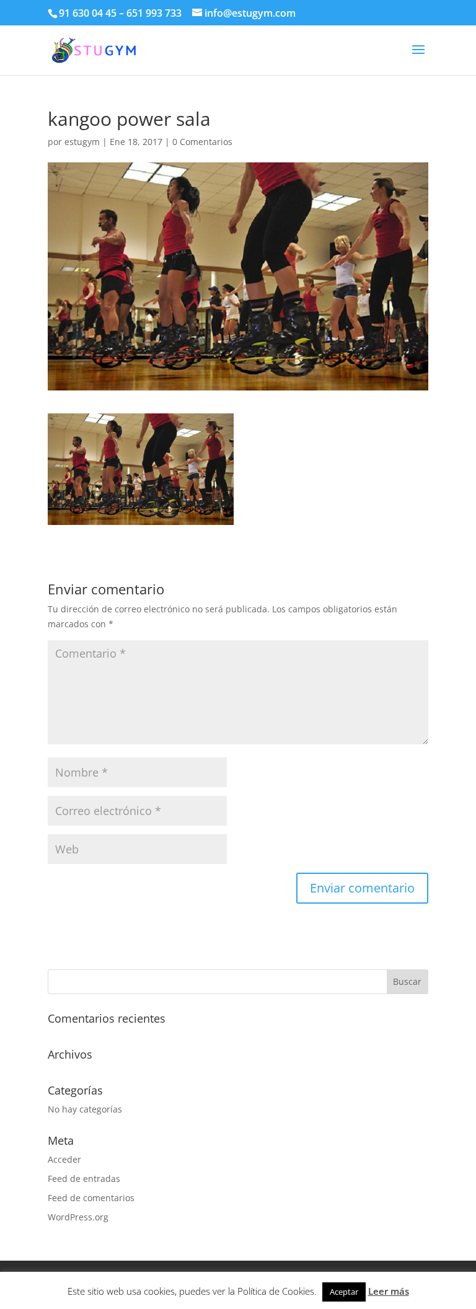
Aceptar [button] (344, 1291)
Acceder (64, 1159)
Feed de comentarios (91, 1198)
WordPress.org (78, 1217)
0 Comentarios (202, 142)
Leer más (388, 1291)
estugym (82, 142)
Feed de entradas (84, 1178)
